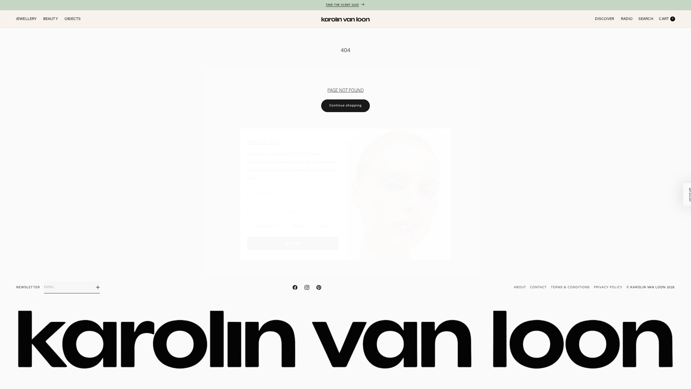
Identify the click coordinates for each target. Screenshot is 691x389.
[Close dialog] (444, 135)
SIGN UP (293, 243)
